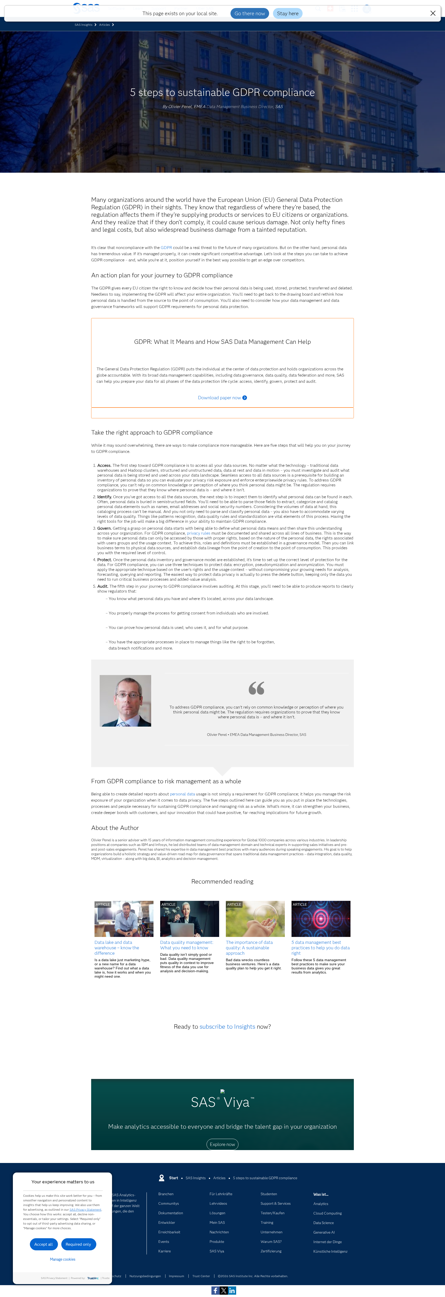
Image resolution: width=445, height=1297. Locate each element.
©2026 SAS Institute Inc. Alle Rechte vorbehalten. (253, 1276)
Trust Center (201, 1276)
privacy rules (198, 533)
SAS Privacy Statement (85, 1209)
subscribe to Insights (227, 1026)
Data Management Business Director (239, 106)
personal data (182, 794)
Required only (78, 1244)
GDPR (166, 247)
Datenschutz (112, 1276)
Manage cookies (62, 1259)
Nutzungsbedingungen (145, 1276)
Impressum (176, 1276)
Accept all (43, 1244)
